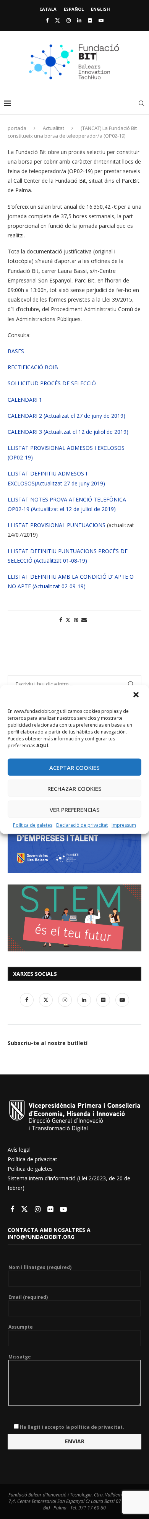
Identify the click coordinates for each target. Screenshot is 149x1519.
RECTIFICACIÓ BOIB (33, 367)
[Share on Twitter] (68, 619)
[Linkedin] (79, 20)
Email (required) (28, 1297)
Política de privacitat (32, 1159)
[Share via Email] (84, 619)
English (100, 9)
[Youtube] (101, 20)
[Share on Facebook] (60, 619)
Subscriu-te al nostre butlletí (47, 1043)
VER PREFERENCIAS (75, 809)
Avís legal (19, 1149)
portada (17, 128)
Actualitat (53, 128)
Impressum (124, 825)
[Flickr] (90, 20)
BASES (16, 351)
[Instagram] (68, 20)
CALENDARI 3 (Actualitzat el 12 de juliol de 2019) (68, 431)
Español (74, 9)
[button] (136, 695)
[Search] (141, 103)
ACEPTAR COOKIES (74, 767)
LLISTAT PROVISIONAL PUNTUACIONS (56, 525)
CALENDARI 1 (25, 399)
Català (48, 9)
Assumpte (20, 1327)
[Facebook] (47, 20)
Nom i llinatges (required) (39, 1267)
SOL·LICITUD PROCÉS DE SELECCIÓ (52, 383)
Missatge (19, 1357)
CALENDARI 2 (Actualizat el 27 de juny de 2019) (66, 415)
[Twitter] (57, 20)
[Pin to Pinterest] (76, 619)
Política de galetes (32, 825)
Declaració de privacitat (82, 825)
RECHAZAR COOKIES (74, 788)
